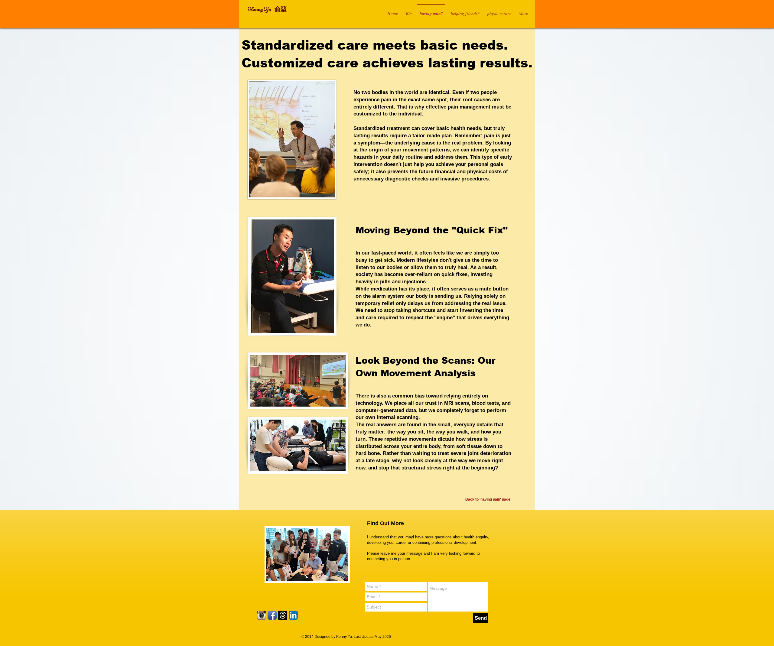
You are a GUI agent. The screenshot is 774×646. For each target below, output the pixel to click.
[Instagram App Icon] (261, 615)
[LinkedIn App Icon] (293, 615)
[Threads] (282, 615)
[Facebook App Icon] (272, 615)
